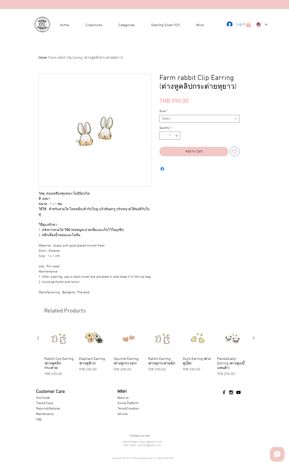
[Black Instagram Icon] (231, 392)
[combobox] (199, 119)
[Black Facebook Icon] (224, 392)
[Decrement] (162, 136)
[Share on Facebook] (162, 169)
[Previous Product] (38, 338)
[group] (145, 352)
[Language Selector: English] (262, 24)
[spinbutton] (169, 136)
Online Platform (128, 403)
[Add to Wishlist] (235, 151)
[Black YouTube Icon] (238, 392)
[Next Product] (253, 338)
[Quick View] (59, 338)
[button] (248, 24)
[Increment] (177, 136)
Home (43, 57)
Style (163, 111)
